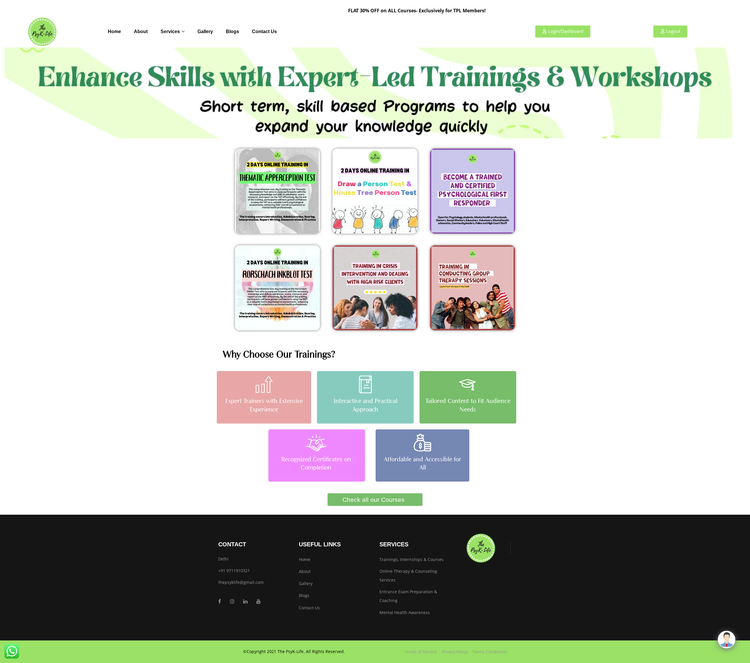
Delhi (223, 559)
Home (114, 31)
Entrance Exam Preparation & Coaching (408, 596)
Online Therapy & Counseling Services (408, 575)
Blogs (232, 31)
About (141, 31)
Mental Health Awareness (404, 612)
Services (171, 31)
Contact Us (264, 31)
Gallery (205, 31)
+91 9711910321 (234, 570)
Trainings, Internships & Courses (411, 559)
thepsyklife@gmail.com (241, 582)
